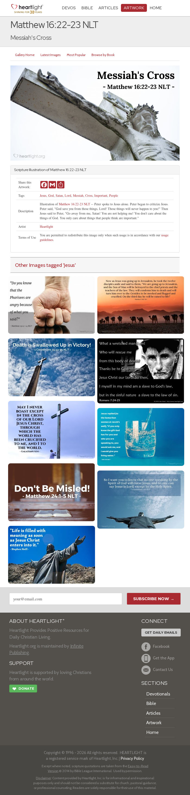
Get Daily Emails (161, 632)
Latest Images (51, 55)
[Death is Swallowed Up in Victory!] (51, 367)
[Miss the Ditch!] (51, 304)
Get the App (163, 658)
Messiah (78, 195)
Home (152, 732)
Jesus (43, 195)
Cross (88, 195)
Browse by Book (103, 55)
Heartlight (46, 226)
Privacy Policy (132, 758)
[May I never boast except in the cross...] (51, 429)
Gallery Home (25, 55)
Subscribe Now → (153, 598)
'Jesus (69, 265)
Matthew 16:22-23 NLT (74, 204)
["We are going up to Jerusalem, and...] (140, 304)
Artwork (134, 7)
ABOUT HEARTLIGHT (36, 621)
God (51, 195)
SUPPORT (21, 663)
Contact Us (163, 669)
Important (100, 195)
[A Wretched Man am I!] (140, 370)
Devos (69, 7)
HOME (156, 7)
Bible (87, 7)
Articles (108, 7)
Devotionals (158, 694)
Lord (68, 195)
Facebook (161, 646)
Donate (23, 689)
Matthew (57, 169)
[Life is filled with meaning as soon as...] (51, 554)
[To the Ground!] (51, 491)
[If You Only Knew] (140, 436)
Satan (59, 195)
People (113, 195)
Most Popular (76, 55)
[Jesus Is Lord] (140, 499)
